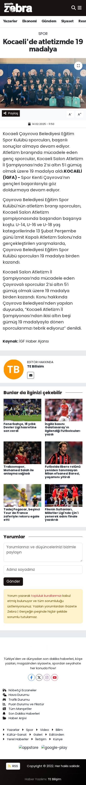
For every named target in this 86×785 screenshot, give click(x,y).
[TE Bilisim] (14, 368)
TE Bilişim (54, 779)
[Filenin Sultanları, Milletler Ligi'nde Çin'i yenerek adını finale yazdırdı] (64, 495)
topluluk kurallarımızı (46, 595)
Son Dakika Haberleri (24, 713)
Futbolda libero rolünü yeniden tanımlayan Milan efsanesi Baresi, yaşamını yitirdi (63, 472)
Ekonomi (29, 21)
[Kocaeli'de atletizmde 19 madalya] (43, 83)
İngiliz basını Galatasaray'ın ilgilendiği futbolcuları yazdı (62, 429)
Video (44, 730)
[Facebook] (31, 677)
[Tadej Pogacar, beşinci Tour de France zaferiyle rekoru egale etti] (22, 495)
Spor (43, 33)
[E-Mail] (30, 375)
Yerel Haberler (18, 739)
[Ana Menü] (80, 7)
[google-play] (54, 748)
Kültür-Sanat (17, 734)
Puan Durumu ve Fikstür (26, 704)
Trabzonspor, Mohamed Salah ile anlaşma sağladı (19, 470)
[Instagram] (46, 677)
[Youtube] (54, 677)
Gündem (49, 21)
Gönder (13, 581)
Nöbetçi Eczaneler (23, 690)
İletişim (40, 739)
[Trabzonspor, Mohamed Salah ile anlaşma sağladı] (22, 452)
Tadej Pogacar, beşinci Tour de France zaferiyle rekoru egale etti (22, 514)
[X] (39, 677)
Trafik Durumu (19, 699)
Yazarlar (10, 21)
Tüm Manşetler (20, 708)
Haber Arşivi (18, 718)
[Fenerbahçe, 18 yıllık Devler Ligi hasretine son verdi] (22, 409)
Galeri (37, 734)
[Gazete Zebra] (18, 8)
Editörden (56, 734)
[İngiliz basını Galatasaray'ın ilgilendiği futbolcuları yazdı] (64, 409)
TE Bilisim (35, 366)
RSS (14, 766)
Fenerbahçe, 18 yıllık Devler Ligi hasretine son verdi (20, 427)
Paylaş (13, 113)
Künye (58, 739)
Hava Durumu (19, 695)
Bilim (59, 730)
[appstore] (29, 748)
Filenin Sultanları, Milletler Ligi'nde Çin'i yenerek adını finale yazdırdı (61, 514)
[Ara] (73, 7)
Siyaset (67, 21)
